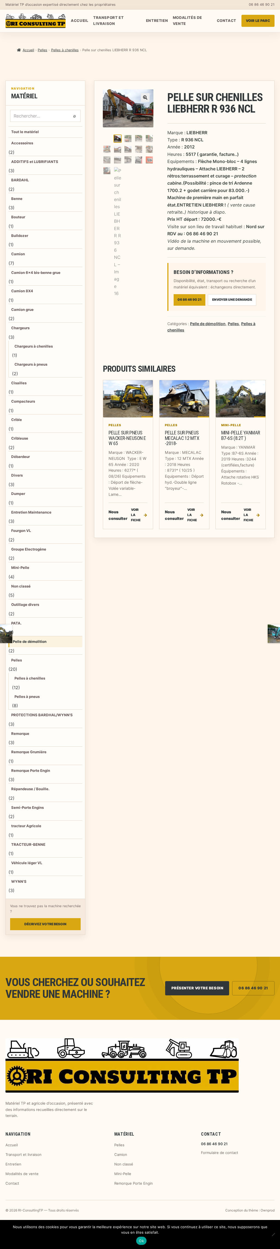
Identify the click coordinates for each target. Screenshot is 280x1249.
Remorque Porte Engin (30, 770)
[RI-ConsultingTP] (35, 21)
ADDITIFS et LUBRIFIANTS (34, 161)
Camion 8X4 (22, 291)
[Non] (273, 1234)
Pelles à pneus (27, 696)
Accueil (79, 20)
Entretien (157, 20)
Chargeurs (20, 328)
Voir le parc (258, 21)
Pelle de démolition (29, 641)
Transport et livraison (108, 20)
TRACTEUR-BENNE (28, 844)
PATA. (16, 623)
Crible (16, 419)
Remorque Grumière (28, 752)
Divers (17, 475)
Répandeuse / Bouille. (30, 789)
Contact (226, 20)
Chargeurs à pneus (30, 364)
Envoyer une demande (232, 300)
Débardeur (20, 456)
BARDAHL (20, 180)
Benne (16, 198)
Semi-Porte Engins (27, 807)
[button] (145, 97)
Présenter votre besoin (197, 988)
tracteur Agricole (26, 826)
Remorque (20, 733)
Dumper (18, 493)
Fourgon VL (21, 530)
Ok (141, 1241)
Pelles (42, 50)
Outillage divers (25, 604)
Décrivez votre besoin (45, 924)
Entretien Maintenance (31, 512)
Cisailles (19, 383)
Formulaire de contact (219, 1152)
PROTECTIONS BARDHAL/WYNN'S (42, 715)
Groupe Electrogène (28, 549)
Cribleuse (19, 438)
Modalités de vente (187, 20)
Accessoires (22, 143)
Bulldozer (19, 235)
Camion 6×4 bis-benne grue (35, 272)
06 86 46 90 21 (262, 4)
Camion (18, 254)
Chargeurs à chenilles (33, 346)
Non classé (21, 586)
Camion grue (22, 309)
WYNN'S (19, 881)
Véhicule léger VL (26, 863)
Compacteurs (23, 401)
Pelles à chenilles (65, 50)
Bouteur (18, 217)
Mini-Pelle (20, 567)
